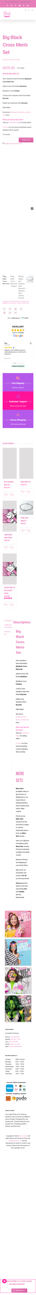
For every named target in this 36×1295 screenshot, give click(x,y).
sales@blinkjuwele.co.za (25, 2)
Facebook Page (14, 122)
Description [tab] (8, 621)
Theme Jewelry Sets (23, 303)
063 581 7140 (15, 1158)
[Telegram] (4, 313)
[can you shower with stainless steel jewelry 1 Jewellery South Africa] (18, 1058)
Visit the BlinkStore (15, 1165)
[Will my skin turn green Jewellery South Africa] (18, 1115)
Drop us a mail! (15, 1162)
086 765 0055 (13, 1160)
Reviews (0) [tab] (7, 633)
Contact (5, 127)
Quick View (12, 547)
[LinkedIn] (15, 309)
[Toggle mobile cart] (25, 10)
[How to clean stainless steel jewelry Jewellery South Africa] (18, 1030)
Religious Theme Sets (9, 303)
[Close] (4, 1281)
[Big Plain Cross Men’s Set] (10, 463)
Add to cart (26, 140)
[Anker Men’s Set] (26, 463)
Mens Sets (25, 301)
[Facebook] (4, 309)
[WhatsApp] (21, 309)
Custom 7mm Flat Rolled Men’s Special (9, 590)
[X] (10, 309)
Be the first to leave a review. (11, 60)
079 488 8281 (15, 1155)
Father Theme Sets (15, 301)
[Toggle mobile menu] (32, 10)
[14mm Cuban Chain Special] (10, 516)
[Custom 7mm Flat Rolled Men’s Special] (10, 569)
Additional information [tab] (8, 626)
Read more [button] (15, 358)
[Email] (15, 313)
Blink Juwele (23, 1254)
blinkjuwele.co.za (15, 1259)
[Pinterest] (10, 313)
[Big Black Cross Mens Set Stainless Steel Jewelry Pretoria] (18, 208)
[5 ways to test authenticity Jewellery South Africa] (18, 1086)
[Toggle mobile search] (29, 10)
